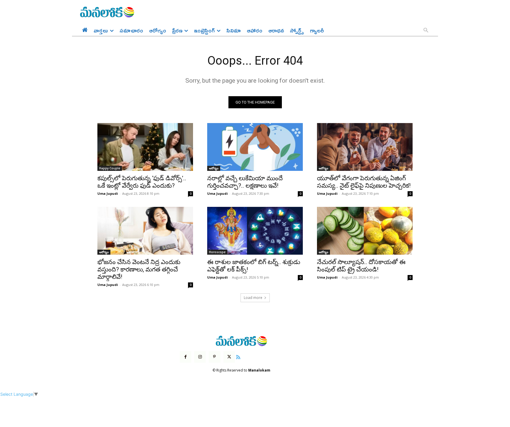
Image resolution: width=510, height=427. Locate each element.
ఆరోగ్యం (213, 168)
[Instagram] (200, 357)
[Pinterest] (214, 357)
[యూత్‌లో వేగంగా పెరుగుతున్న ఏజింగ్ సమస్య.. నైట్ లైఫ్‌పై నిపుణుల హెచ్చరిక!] (365, 147)
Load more (253, 297)
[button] (426, 31)
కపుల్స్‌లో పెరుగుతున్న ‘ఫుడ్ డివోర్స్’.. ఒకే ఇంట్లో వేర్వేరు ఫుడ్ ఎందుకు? (141, 182)
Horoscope (217, 252)
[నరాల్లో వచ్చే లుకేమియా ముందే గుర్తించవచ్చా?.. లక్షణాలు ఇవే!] (255, 147)
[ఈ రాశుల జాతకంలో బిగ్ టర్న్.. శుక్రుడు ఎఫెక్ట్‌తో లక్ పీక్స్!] (255, 231)
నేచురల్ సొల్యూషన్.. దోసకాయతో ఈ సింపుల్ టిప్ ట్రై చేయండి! (361, 266)
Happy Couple (109, 168)
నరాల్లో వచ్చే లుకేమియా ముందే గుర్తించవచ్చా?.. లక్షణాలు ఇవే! (245, 182)
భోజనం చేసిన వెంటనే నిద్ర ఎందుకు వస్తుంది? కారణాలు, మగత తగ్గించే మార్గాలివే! (138, 269)
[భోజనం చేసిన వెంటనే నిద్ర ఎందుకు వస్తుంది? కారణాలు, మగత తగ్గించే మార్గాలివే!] (145, 231)
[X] (229, 357)
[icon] (238, 356)
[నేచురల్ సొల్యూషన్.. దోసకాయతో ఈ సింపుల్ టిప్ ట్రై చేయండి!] (365, 231)
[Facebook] (185, 357)
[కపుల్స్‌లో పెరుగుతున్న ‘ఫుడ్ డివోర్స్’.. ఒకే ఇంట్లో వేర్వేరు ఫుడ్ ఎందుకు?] (145, 147)
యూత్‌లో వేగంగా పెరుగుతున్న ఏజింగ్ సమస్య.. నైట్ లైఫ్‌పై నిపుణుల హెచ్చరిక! (364, 182)
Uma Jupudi (107, 193)
